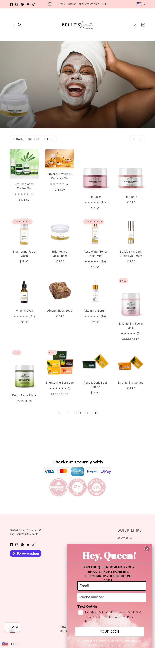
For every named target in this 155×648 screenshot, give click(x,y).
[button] (133, 139)
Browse (18, 139)
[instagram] (17, 4)
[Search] (19, 25)
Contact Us (124, 538)
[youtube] (28, 4)
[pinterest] (22, 4)
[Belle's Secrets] (77, 25)
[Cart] (143, 25)
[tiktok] (34, 4)
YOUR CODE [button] (109, 631)
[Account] (135, 25)
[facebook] (11, 4)
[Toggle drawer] (12, 25)
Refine (48, 139)
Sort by (33, 139)
